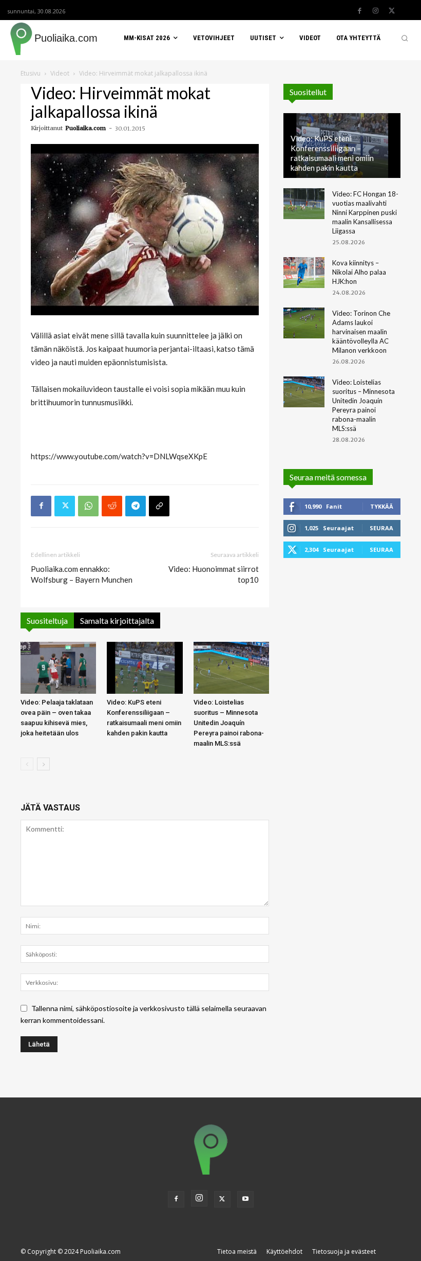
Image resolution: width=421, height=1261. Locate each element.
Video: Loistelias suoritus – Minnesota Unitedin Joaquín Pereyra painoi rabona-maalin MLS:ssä (229, 722)
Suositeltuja (47, 620)
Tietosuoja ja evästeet (344, 1251)
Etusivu (31, 73)
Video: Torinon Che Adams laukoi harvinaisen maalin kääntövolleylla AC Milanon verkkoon (361, 331)
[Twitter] (391, 10)
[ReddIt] (112, 506)
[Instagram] (375, 10)
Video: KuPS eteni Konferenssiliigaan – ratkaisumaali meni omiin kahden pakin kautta (332, 153)
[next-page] (43, 764)
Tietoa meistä (237, 1251)
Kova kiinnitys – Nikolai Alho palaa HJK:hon (359, 272)
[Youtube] (245, 1199)
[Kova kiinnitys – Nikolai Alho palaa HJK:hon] (303, 272)
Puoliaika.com (85, 128)
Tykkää (381, 506)
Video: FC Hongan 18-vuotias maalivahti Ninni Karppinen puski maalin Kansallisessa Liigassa (365, 212)
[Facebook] (360, 10)
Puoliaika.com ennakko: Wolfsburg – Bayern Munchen (81, 574)
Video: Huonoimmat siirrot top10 (213, 574)
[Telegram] (135, 506)
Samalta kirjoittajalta (117, 620)
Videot (59, 73)
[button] (404, 38)
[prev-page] (27, 764)
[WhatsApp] (88, 506)
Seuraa (381, 528)
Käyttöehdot (284, 1251)
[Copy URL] (159, 506)
